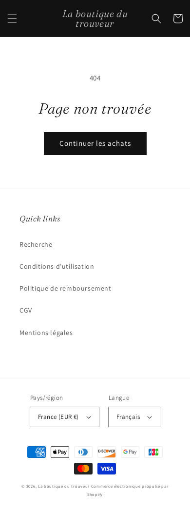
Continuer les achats (95, 143)
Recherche (35, 244)
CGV (25, 310)
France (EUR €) (58, 417)
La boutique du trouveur (64, 486)
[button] (12, 18)
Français (128, 417)
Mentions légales (46, 332)
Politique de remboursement (65, 288)
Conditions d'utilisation (56, 266)
